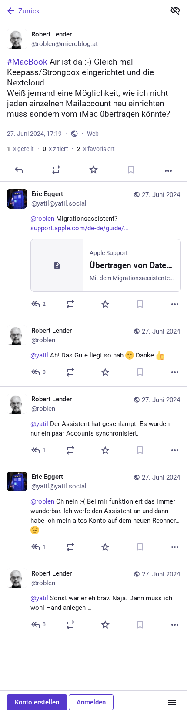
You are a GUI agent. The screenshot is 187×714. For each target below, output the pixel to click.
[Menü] (172, 702)
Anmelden (91, 702)
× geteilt (20, 148)
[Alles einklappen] (175, 10)
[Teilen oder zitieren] (56, 169)
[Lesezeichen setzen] (131, 169)
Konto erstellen (37, 702)
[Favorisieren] (93, 169)
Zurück (29, 11)
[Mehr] (168, 171)
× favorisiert (96, 148)
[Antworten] (18, 169)
